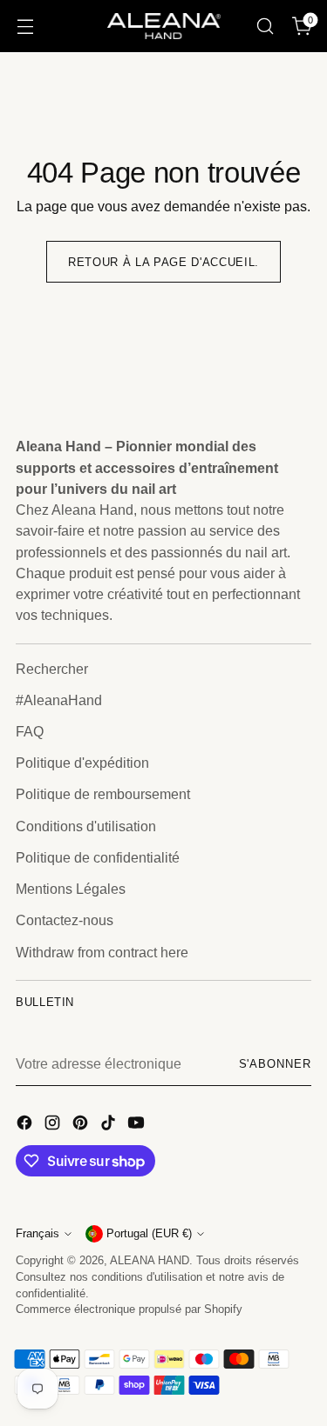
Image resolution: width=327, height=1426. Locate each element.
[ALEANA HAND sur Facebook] (26, 1125)
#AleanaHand (59, 700)
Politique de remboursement (103, 794)
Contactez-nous (64, 920)
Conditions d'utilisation (86, 826)
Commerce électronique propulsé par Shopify (129, 1309)
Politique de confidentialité (98, 857)
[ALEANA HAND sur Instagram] (54, 1125)
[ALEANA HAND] (164, 25)
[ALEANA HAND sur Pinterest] (82, 1125)
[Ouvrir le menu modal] (25, 26)
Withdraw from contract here (102, 952)
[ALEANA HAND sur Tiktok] (109, 1125)
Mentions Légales (71, 888)
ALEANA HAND (149, 1261)
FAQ (30, 731)
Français (37, 1234)
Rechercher (52, 668)
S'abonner (275, 1064)
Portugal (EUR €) (149, 1234)
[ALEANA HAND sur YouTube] (137, 1125)
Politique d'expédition (82, 762)
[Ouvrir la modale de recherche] (265, 26)
